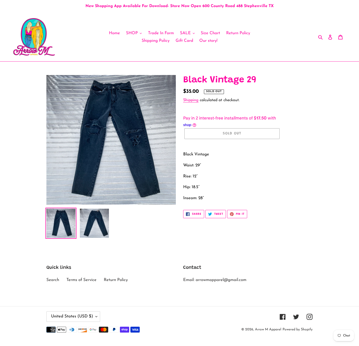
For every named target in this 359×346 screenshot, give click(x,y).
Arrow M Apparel (268, 329)
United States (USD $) (72, 316)
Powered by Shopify (298, 329)
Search (52, 280)
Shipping (191, 100)
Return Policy (116, 280)
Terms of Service (81, 280)
